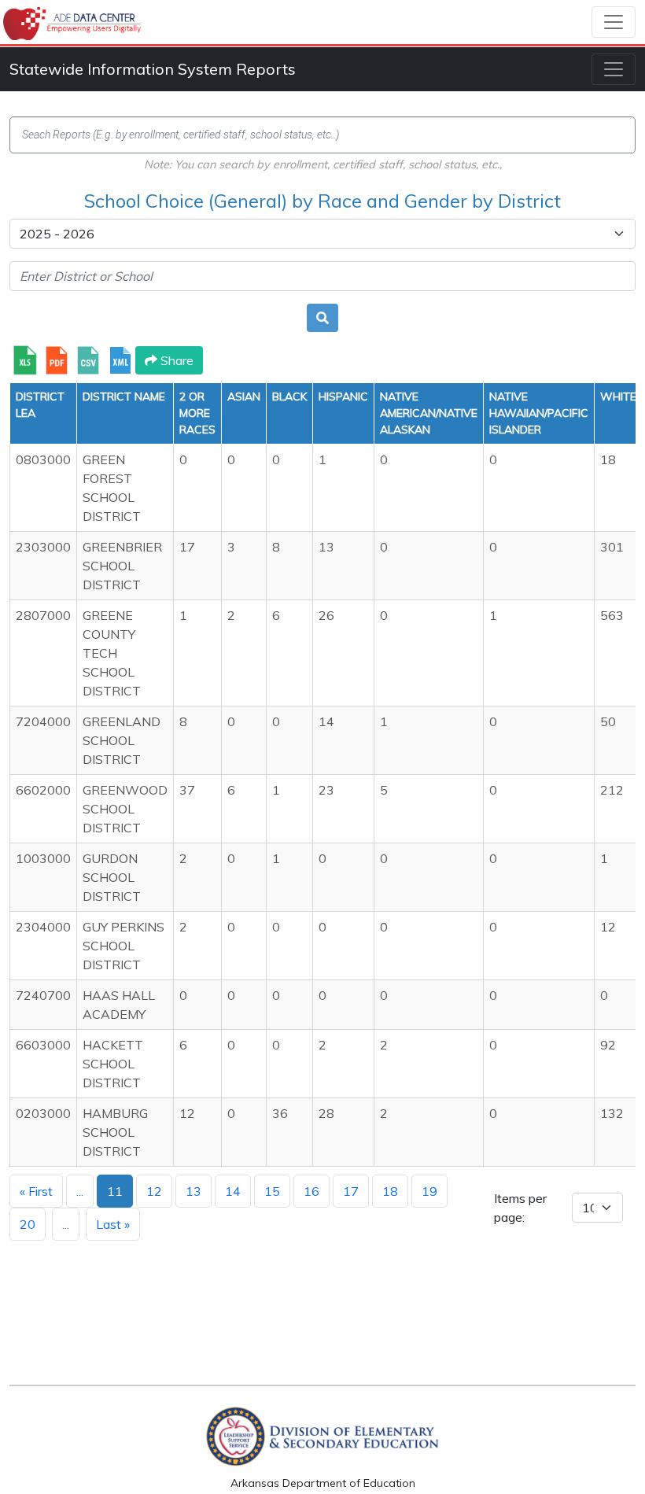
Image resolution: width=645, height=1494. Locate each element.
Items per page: (520, 1207)
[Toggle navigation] (614, 22)
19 (429, 1191)
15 (272, 1191)
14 (233, 1191)
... (79, 1191)
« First (36, 1191)
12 (154, 1191)
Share (175, 360)
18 (390, 1191)
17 (351, 1191)
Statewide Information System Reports (152, 69)
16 (311, 1191)
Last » (113, 1224)
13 (193, 1191)
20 (27, 1224)
